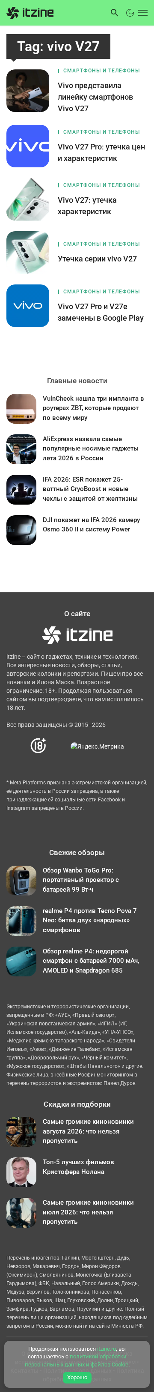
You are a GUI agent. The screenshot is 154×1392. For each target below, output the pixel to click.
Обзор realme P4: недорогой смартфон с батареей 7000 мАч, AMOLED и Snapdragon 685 (91, 960)
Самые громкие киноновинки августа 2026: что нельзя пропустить (88, 1131)
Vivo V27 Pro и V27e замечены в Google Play (101, 312)
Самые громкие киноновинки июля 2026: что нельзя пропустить (88, 1212)
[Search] (114, 13)
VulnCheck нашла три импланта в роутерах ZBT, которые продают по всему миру (93, 408)
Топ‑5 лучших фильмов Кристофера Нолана (78, 1167)
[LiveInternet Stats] (58, 746)
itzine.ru (106, 1349)
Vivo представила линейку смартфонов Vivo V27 (95, 97)
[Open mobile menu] (142, 13)
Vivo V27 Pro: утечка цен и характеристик (101, 152)
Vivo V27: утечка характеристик (87, 205)
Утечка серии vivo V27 (97, 258)
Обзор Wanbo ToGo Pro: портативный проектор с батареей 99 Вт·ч (81, 880)
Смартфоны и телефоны (101, 71)
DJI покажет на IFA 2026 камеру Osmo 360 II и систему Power (91, 525)
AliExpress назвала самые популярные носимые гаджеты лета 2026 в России (91, 448)
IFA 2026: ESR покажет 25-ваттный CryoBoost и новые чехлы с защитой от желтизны (90, 489)
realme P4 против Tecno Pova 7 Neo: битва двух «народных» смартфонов (90, 920)
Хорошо (77, 1377)
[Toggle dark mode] (130, 13)
